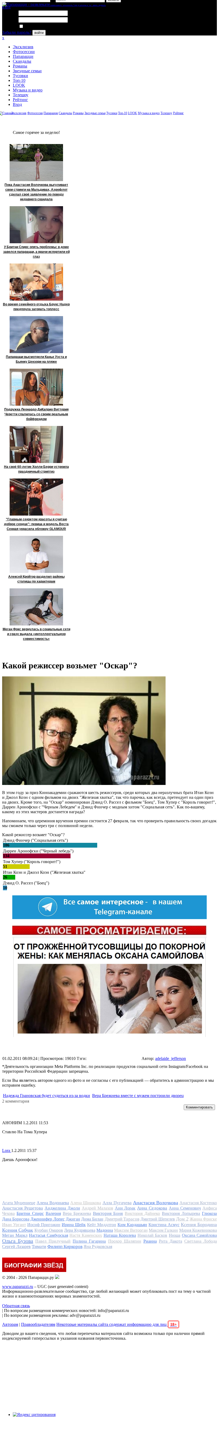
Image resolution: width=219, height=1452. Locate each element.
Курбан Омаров (48, 1230)
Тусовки (20, 75)
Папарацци (23, 56)
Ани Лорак (125, 1208)
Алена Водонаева (53, 1202)
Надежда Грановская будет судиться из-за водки (46, 1095)
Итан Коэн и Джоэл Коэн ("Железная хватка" (44, 872)
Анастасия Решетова (22, 1208)
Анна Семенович (185, 1208)
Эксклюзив (23, 47)
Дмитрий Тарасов (122, 1219)
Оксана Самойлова (199, 1235)
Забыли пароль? (16, 32)
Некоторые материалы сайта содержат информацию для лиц (116, 1324)
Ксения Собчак (17, 1230)
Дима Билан (92, 1219)
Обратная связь (16, 1305)
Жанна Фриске (203, 1219)
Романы (20, 66)
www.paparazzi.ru (17, 1286)
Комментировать (199, 1107)
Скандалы (22, 61)
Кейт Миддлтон (101, 1224)
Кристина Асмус (163, 1224)
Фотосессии (24, 51)
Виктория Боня (108, 1213)
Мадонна (104, 1230)
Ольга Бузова (17, 1241)
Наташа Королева (120, 1235)
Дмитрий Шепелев (157, 1219)
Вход (17, 104)
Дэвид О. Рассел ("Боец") (26, 883)
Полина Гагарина (89, 1241)
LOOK (19, 85)
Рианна (150, 1241)
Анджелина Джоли (62, 1208)
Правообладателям (38, 1324)
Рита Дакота (170, 1241)
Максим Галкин (163, 1230)
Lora (6, 1150)
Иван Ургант (14, 1224)
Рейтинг (20, 99)
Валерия (53, 1213)
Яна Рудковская (98, 1246)
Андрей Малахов (97, 1208)
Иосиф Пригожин (43, 1224)
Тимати (39, 1246)
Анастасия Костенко (198, 1202)
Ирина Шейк (74, 1224)
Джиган (73, 1219)
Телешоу (20, 95)
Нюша (174, 1235)
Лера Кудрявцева (79, 1230)
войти (39, 33)
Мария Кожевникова (198, 1230)
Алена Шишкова (85, 1202)
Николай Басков (152, 1235)
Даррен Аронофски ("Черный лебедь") (38, 851)
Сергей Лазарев (16, 1246)
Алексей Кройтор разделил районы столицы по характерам (36, 579)
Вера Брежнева (77, 1213)
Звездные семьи (27, 71)
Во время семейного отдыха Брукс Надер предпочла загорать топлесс (36, 306)
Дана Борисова (15, 1219)
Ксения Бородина (199, 1224)
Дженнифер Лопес (47, 1219)
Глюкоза (209, 1213)
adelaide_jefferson (170, 1058)
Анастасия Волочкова (155, 1202)
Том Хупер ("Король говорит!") (31, 861)
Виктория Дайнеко (142, 1213)
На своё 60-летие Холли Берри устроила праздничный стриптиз (36, 469)
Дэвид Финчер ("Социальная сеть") (35, 840)
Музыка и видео (27, 90)
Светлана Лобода (200, 1241)
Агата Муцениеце (18, 1202)
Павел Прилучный (53, 1241)
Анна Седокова (152, 1208)
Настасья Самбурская (48, 1235)
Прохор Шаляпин (124, 1241)
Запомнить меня (38, 26)
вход (6, 7)
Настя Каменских (85, 1235)
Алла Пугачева (117, 1202)
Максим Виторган (130, 1230)
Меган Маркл (15, 1235)
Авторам (10, 1324)
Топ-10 (19, 80)
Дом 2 (182, 1219)
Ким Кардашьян (132, 1224)
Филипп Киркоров (65, 1246)
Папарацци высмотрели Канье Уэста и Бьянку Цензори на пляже (36, 359)
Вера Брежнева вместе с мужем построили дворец (138, 1095)
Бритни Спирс (30, 1213)
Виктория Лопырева (181, 1213)
